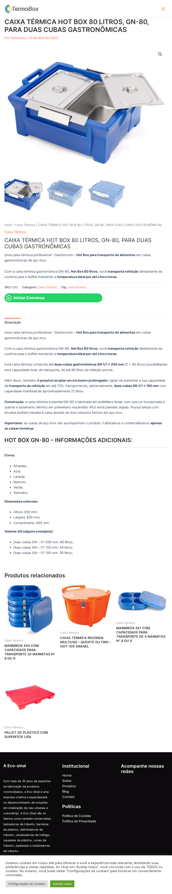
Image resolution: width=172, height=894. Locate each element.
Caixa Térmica (25, 225)
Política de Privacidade (79, 821)
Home (66, 775)
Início (8, 225)
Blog (65, 792)
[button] (160, 54)
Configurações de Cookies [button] (26, 884)
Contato (68, 797)
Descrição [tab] (12, 322)
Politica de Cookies (76, 816)
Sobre (66, 781)
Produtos (69, 786)
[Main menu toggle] (163, 8)
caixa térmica (77, 287)
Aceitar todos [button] (62, 884)
